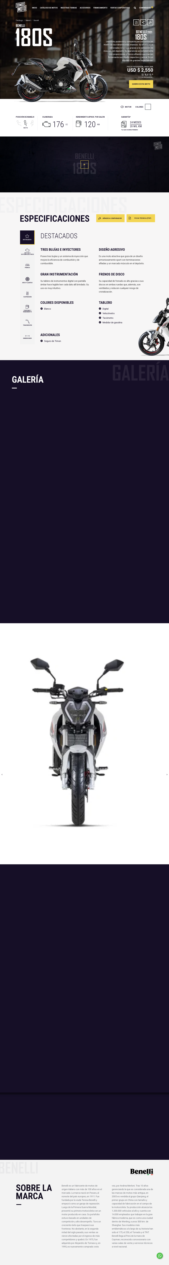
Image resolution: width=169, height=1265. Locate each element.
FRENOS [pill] (27, 267)
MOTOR (128, 107)
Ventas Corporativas (120, 8)
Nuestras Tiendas (69, 8)
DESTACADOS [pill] (27, 239)
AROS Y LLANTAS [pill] (27, 282)
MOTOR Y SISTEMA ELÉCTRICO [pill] (27, 253)
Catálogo (19, 20)
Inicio (34, 8)
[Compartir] (143, 22)
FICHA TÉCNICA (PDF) (142, 218)
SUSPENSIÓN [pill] (27, 297)
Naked (28, 20)
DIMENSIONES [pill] (27, 338)
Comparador (146, 8)
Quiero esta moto (141, 84)
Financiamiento (100, 8)
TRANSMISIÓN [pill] (27, 325)
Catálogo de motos (49, 8)
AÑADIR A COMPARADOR (112, 218)
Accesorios (85, 8)
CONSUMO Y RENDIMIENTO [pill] (27, 311)
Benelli (36, 20)
